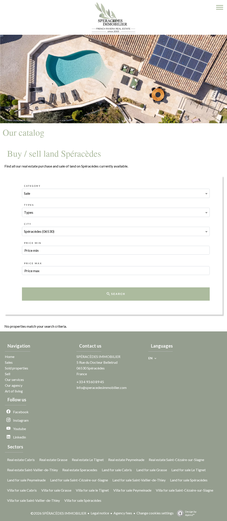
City (27, 224)
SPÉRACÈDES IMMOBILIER (98, 356)
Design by (190, 513)
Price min (32, 243)
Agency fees (123, 513)
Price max (33, 263)
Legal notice (100, 513)
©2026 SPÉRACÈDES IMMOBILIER (58, 513)
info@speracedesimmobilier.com (101, 387)
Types (29, 205)
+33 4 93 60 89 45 (90, 382)
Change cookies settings (155, 513)
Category (32, 186)
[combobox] (115, 193)
